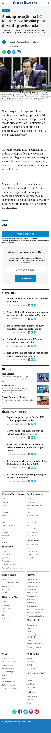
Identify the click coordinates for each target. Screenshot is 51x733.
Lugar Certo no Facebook (35, 609)
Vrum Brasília (31, 668)
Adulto (28, 640)
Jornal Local (30, 662)
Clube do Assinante (9, 564)
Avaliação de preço (8, 672)
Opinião (4, 529)
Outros (30, 692)
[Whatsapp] (4, 53)
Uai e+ (28, 703)
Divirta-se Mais (10, 597)
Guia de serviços (32, 596)
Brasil (4, 509)
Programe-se (6, 605)
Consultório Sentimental (10, 583)
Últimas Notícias (32, 516)
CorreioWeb (9, 574)
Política (4, 506)
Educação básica (32, 499)
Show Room (30, 599)
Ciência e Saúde (7, 525)
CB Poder (29, 665)
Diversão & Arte (7, 519)
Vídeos (4, 675)
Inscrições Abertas (33, 554)
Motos (4, 678)
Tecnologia (6, 535)
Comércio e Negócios (33, 647)
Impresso (7, 546)
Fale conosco (31, 535)
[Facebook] (9, 53)
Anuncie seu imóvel (33, 583)
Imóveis (29, 628)
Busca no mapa (31, 586)
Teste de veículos (8, 668)
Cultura (29, 519)
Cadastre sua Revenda (10, 688)
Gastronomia (6, 586)
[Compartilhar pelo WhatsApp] (35, 306)
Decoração (30, 603)
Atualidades (30, 684)
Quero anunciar (31, 625)
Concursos (32, 540)
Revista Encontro (36, 673)
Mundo (4, 516)
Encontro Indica (32, 687)
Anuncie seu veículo (9, 662)
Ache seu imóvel (32, 579)
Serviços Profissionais (34, 644)
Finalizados (30, 558)
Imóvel (30, 574)
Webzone (5, 589)
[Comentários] (19, 53)
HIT (3, 612)
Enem (28, 512)
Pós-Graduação (32, 532)
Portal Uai (30, 700)
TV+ (3, 615)
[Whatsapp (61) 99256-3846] (14, 712)
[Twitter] (14, 53)
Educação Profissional (34, 529)
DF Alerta (29, 658)
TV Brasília (32, 654)
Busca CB (5, 561)
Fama (4, 579)
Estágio (29, 509)
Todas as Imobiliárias (33, 613)
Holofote (5, 532)
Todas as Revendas (8, 685)
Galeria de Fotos (32, 606)
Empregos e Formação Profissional (34, 636)
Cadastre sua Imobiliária (35, 616)
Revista (29, 681)
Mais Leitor (6, 618)
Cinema (4, 602)
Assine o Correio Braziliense (12, 568)
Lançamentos (31, 589)
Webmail (5, 593)
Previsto (29, 548)
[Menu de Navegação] (3, 3)
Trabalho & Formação (34, 506)
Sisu (27, 525)
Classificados (34, 620)
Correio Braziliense (13, 494)
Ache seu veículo (8, 658)
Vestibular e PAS (32, 522)
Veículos (29, 632)
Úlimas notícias (31, 593)
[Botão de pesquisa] (48, 3)
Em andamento (31, 551)
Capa (4, 499)
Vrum (5, 654)
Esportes (5, 522)
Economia (5, 512)
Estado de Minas (32, 696)
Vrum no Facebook (8, 682)
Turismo (5, 539)
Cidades (5, 502)
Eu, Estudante (34, 494)
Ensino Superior (32, 502)
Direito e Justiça (7, 554)
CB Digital (5, 558)
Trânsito (5, 542)
